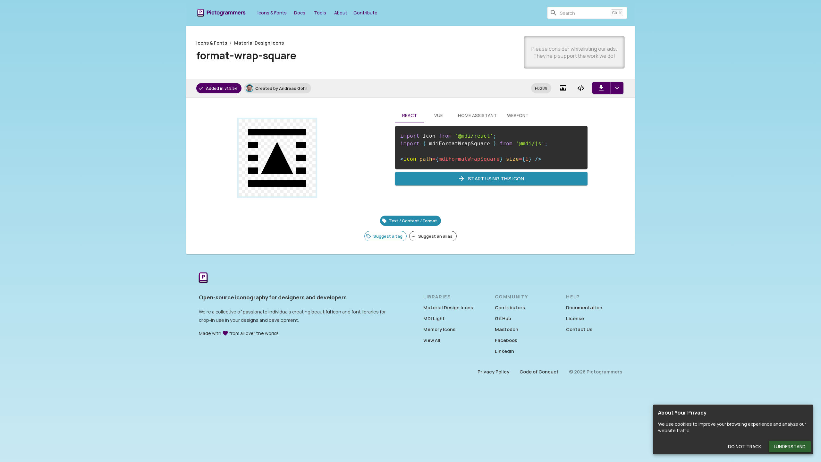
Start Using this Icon (496, 178)
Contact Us (579, 329)
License (575, 318)
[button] (541, 88)
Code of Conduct (539, 372)
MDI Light (434, 318)
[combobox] (584, 13)
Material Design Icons (259, 43)
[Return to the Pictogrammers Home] (203, 278)
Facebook (506, 340)
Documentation (584, 307)
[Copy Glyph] (562, 88)
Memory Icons (439, 329)
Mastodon (506, 329)
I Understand (790, 446)
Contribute (365, 13)
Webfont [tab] (518, 115)
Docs (299, 13)
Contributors (510, 307)
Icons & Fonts (272, 13)
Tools (320, 13)
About (340, 13)
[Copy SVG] (580, 88)
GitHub (503, 318)
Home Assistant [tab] (477, 115)
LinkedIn (504, 351)
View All (431, 340)
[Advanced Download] (616, 88)
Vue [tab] (438, 115)
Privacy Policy (493, 372)
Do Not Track (744, 446)
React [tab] (409, 115)
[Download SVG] (601, 88)
